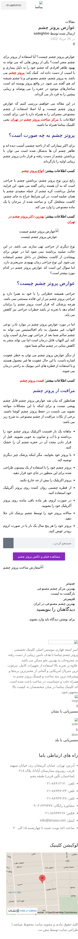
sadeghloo (41, 33)
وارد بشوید (37, 619)
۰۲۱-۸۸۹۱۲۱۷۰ (13, 5)
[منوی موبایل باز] (73, 5)
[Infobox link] (42, 704)
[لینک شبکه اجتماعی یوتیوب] (59, 834)
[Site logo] (39, 5)
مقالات (70, 22)
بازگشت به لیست (63, 593)
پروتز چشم (17, 72)
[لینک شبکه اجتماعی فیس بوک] (71, 577)
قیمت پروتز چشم (32, 380)
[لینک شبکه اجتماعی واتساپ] (49, 834)
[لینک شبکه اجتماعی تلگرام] (29, 577)
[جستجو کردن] (8, 543)
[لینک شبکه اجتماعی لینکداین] (39, 577)
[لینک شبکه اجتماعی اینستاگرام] (64, 834)
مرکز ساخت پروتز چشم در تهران (34, 119)
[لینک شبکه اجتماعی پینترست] (50, 577)
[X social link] (60, 577)
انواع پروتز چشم (33, 171)
